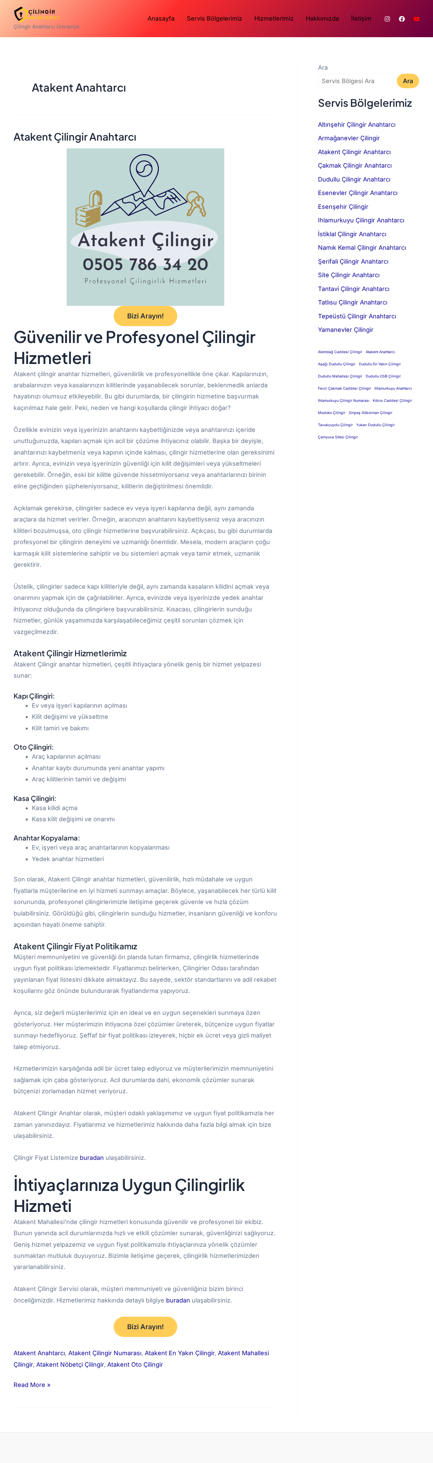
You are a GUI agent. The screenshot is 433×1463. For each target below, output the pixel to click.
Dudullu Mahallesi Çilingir (340, 376)
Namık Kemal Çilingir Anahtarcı (362, 247)
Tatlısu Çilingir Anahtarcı (352, 302)
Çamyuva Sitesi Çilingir (338, 437)
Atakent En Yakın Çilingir (179, 1353)
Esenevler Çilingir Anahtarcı (357, 192)
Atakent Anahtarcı (39, 1353)
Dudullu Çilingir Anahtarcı (354, 179)
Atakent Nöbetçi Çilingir (70, 1364)
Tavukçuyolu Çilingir (335, 425)
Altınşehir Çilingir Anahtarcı (356, 124)
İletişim (361, 18)
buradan (93, 1157)
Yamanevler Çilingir (345, 329)
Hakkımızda (322, 18)
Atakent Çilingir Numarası (104, 1353)
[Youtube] (416, 19)
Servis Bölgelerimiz (214, 18)
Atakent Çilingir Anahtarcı (75, 136)
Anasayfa (161, 18)
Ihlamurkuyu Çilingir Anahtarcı (361, 220)
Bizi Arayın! (145, 316)
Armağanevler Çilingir (349, 138)
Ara (323, 67)
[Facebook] (402, 19)
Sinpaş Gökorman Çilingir (370, 413)
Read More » (32, 1383)
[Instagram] (387, 19)
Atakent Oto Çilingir (135, 1364)
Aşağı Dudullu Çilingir (337, 364)
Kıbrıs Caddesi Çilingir (392, 400)
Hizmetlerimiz (274, 18)
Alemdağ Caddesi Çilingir (340, 352)
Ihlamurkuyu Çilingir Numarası (343, 400)
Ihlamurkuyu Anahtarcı (393, 388)
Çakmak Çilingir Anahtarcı (355, 165)
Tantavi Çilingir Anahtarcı (353, 288)
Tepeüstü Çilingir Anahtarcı (357, 316)
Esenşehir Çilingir (343, 206)
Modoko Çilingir (331, 413)
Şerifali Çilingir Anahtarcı (353, 261)
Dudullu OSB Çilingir (383, 376)
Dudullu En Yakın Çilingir (380, 364)
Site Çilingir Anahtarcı (349, 274)
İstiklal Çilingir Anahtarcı (352, 234)
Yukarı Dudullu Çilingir (375, 425)
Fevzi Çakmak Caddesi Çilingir (344, 388)
